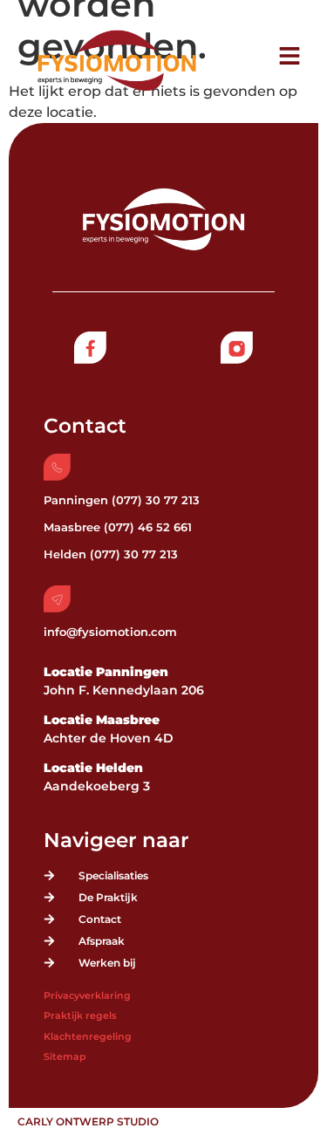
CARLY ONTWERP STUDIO (88, 1121)
